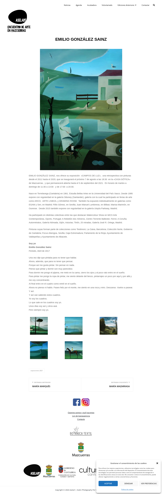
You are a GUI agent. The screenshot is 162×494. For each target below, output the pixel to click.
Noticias (67, 5)
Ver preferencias (149, 483)
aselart (72, 490)
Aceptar (108, 483)
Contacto (81, 419)
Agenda (79, 5)
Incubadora (91, 5)
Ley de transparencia (81, 416)
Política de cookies (127, 489)
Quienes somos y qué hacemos (81, 413)
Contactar (145, 5)
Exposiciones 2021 (37, 371)
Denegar (128, 483)
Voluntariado (107, 5)
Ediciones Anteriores (126, 5)
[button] (157, 463)
